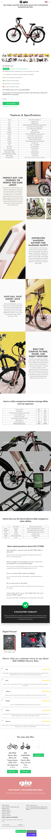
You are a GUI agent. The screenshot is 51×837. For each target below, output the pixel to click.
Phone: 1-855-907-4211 (31, 805)
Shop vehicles (5, 805)
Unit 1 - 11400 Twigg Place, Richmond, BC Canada (36, 809)
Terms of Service (6, 811)
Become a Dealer (6, 815)
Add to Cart (10, 103)
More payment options (31, 831)
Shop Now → (12, 771)
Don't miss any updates (10, 817)
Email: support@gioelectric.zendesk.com (36, 807)
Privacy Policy (5, 813)
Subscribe (20, 824)
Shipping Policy (6, 810)
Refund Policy (5, 808)
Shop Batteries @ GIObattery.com (10, 807)
